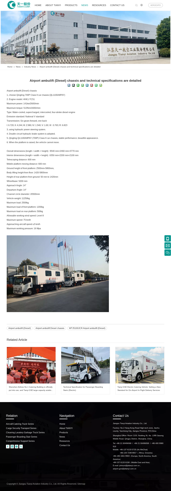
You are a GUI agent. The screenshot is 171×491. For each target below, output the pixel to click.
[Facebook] (7, 446)
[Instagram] (16, 446)
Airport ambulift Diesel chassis (50, 328)
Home (62, 424)
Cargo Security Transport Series (21, 428)
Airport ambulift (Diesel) (18, 91)
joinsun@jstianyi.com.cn (129, 465)
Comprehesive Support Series (20, 441)
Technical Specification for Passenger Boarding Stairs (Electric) (83, 388)
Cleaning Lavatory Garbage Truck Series (25, 432)
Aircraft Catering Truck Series (20, 424)
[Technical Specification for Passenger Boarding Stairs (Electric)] (85, 365)
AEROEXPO (155, 5)
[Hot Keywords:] (136, 5)
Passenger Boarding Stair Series (21, 437)
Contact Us (64, 445)
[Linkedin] (12, 446)
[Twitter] (21, 446)
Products (63, 432)
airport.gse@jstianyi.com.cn (124, 469)
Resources (64, 441)
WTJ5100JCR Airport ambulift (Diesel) (87, 328)
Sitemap (81, 484)
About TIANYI (66, 428)
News (62, 437)
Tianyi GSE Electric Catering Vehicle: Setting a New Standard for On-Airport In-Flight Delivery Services (139, 388)
